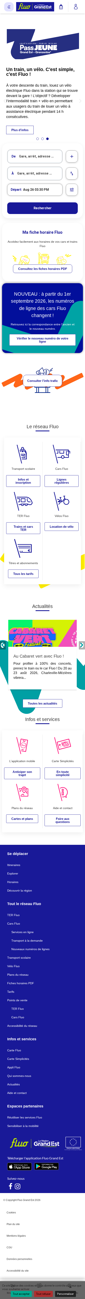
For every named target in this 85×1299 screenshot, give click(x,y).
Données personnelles (19, 1259)
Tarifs (10, 991)
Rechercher (43, 208)
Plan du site (13, 1224)
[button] (4, 100)
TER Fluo (13, 915)
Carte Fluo (14, 1050)
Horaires (12, 882)
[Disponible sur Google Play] (46, 1166)
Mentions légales (16, 1235)
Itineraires (13, 865)
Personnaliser (65, 1294)
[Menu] (9, 6)
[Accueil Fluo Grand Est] (35, 6)
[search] (40, 156)
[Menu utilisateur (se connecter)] (76, 7)
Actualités (13, 1084)
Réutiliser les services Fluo (24, 1117)
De (14, 156)
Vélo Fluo (13, 966)
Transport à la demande (27, 940)
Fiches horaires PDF (20, 983)
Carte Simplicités (18, 1058)
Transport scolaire (19, 957)
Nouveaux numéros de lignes (30, 949)
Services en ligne (22, 932)
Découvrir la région (19, 890)
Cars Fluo (13, 923)
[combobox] (35, 156)
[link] (42, 268)
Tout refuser (43, 1294)
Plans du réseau (17, 974)
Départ (16, 190)
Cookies (11, 1212)
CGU (9, 1247)
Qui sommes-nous (19, 1076)
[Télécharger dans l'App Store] (19, 1166)
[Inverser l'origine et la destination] (72, 173)
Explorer (12, 873)
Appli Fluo (13, 1067)
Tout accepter (21, 1294)
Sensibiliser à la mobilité (23, 1126)
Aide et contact (17, 1093)
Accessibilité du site (18, 1270)
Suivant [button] (82, 645)
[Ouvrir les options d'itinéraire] (72, 190)
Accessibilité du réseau (22, 1025)
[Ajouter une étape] (72, 156)
